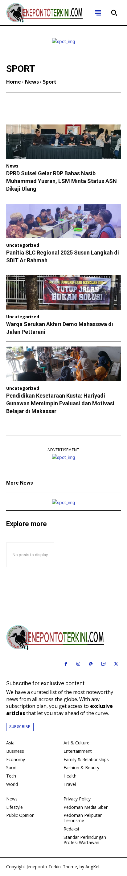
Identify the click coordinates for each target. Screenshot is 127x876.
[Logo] (63, 637)
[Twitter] (116, 664)
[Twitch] (103, 664)
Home (13, 81)
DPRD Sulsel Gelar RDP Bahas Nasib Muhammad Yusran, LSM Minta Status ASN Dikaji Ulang (61, 181)
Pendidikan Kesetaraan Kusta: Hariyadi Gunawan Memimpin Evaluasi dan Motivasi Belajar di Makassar (60, 403)
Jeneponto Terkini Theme (52, 866)
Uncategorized (22, 245)
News (32, 81)
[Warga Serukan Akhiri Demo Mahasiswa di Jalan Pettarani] (63, 292)
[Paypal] (91, 664)
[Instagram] (78, 664)
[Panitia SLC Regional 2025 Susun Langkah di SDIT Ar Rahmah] (63, 221)
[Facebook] (66, 664)
